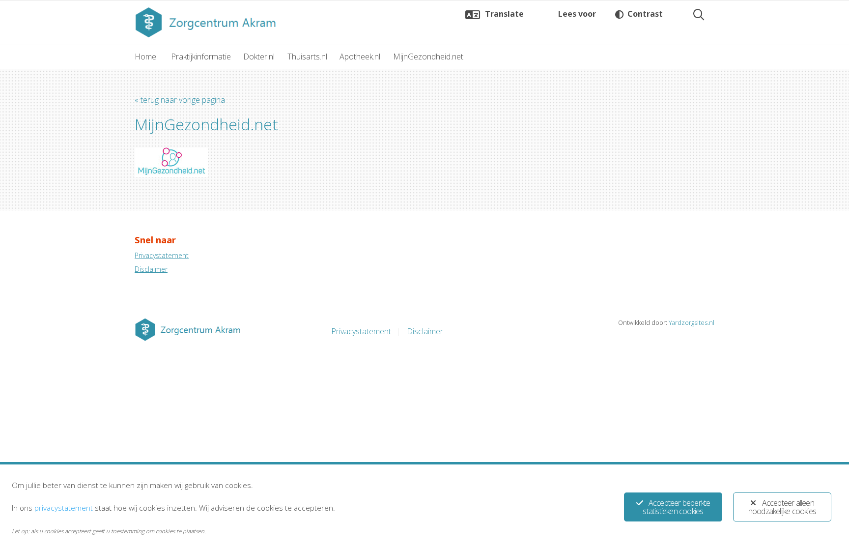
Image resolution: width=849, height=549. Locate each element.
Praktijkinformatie (201, 56)
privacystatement (63, 508)
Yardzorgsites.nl (691, 322)
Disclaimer (151, 269)
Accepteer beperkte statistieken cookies (676, 507)
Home (145, 56)
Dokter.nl (259, 56)
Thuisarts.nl (307, 56)
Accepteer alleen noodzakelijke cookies (782, 507)
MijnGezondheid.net (428, 56)
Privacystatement (162, 255)
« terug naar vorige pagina (180, 99)
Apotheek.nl (360, 56)
